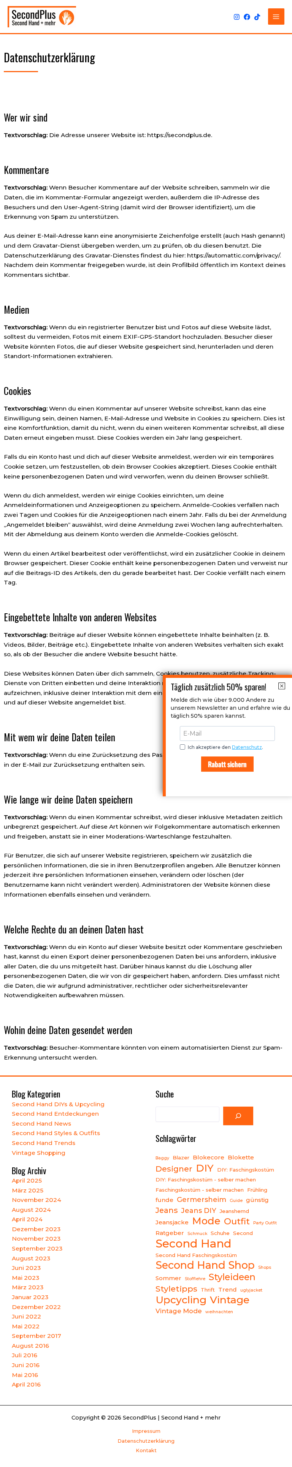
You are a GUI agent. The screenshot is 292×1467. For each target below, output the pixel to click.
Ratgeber (170, 1232)
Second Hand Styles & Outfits (56, 1133)
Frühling (257, 1190)
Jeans (167, 1210)
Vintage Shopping (38, 1152)
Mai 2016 (25, 1375)
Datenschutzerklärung (146, 1441)
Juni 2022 (26, 1316)
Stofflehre (195, 1278)
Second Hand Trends (43, 1142)
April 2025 (27, 1180)
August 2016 (30, 1345)
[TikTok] (257, 17)
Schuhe (220, 1233)
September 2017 (36, 1335)
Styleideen (232, 1277)
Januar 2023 (30, 1297)
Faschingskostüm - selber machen (200, 1190)
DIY (205, 1168)
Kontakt (146, 1450)
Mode (206, 1221)
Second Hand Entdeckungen (55, 1113)
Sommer (168, 1278)
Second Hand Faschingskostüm (196, 1255)
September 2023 (37, 1248)
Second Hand (194, 1244)
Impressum (146, 1431)
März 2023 (27, 1287)
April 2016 (26, 1384)
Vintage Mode (179, 1311)
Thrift (208, 1290)
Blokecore (208, 1157)
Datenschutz (247, 747)
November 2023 (36, 1238)
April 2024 (27, 1219)
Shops (264, 1267)
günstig (257, 1199)
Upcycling (181, 1300)
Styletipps (176, 1288)
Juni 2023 (26, 1267)
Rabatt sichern (227, 764)
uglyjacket (251, 1290)
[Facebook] (247, 17)
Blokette (241, 1157)
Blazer (181, 1157)
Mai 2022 (26, 1326)
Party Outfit (265, 1223)
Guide (236, 1200)
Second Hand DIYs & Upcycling (58, 1104)
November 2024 (36, 1199)
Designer (174, 1168)
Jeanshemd (234, 1211)
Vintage (229, 1300)
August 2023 (31, 1258)
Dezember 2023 (36, 1229)
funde (164, 1199)
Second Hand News (41, 1123)
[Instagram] (236, 17)
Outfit (237, 1222)
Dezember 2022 (36, 1307)
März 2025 (27, 1190)
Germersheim (201, 1199)
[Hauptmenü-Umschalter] (276, 16)
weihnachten (219, 1311)
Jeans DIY (198, 1210)
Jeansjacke (172, 1222)
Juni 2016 (26, 1365)
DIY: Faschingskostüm (245, 1170)
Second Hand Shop (205, 1265)
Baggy (162, 1158)
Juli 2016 (24, 1355)
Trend (227, 1289)
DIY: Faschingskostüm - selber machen (206, 1179)
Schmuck (197, 1233)
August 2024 (31, 1209)
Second (243, 1233)
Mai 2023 (25, 1277)
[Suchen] (238, 1116)
